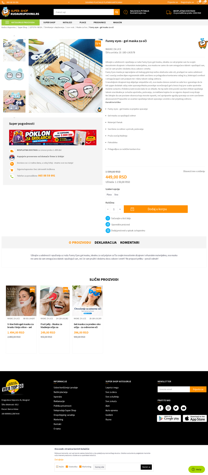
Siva (116, 194)
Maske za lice (81, 27)
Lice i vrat (70, 27)
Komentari (129, 242)
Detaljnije (59, 459)
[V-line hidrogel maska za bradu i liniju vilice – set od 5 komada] (21, 301)
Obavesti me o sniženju (194, 171)
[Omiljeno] (198, 2)
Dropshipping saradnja (64, 415)
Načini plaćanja (60, 392)
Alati (108, 406)
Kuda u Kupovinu (9, 27)
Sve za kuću (111, 401)
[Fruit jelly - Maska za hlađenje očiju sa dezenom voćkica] (54, 301)
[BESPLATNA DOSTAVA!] (168, 12)
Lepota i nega (112, 387)
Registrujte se (187, 2)
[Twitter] (176, 408)
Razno (108, 419)
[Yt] (183, 408)
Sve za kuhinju (112, 397)
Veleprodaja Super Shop (65, 410)
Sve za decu (111, 392)
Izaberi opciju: (113, 189)
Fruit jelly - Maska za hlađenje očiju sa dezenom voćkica (51, 327)
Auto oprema (112, 410)
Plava (109, 194)
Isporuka (58, 397)
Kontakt (57, 424)
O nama (57, 428)
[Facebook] (160, 408)
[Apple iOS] (195, 418)
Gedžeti (109, 415)
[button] (87, 12)
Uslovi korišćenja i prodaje (66, 387)
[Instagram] (168, 408)
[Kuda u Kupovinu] (20, 12)
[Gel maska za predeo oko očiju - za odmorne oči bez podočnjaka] (87, 301)
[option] (136, 2)
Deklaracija (106, 242)
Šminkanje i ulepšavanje (54, 27)
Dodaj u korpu (157, 209)
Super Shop (22, 27)
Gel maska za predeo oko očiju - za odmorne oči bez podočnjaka (87, 327)
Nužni (61, 467)
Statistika (73, 467)
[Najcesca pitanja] (125, 12)
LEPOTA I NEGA (36, 27)
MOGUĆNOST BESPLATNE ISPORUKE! (136, 2)
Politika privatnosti (62, 406)
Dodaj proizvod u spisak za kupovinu (128, 230)
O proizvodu (80, 242)
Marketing (58, 419)
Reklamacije (59, 401)
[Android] (169, 418)
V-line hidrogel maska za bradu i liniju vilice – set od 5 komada (20, 327)
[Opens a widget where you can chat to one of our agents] (196, 469)
